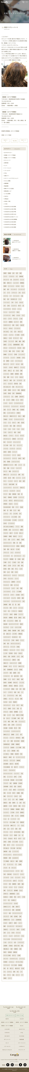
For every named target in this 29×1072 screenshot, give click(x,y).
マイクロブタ (19, 380)
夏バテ (8, 845)
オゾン (5, 481)
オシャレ (5, 471)
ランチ (20, 299)
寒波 (13, 477)
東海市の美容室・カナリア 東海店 (10, 131)
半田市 (22, 539)
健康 (24, 416)
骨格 (24, 689)
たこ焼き (17, 549)
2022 (15, 331)
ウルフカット (6, 585)
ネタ (17, 822)
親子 (17, 799)
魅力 (4, 299)
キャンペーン (19, 445)
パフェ (22, 650)
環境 (10, 604)
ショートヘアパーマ (7, 487)
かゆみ (14, 708)
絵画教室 (10, 617)
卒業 (19, 728)
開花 (9, 721)
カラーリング (20, 438)
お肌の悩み (9, 874)
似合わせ (21, 377)
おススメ (14, 308)
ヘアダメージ (14, 611)
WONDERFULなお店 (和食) (10, 206)
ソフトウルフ (18, 724)
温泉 (23, 559)
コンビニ (22, 874)
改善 (12, 568)
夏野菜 (7, 360)
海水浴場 (5, 624)
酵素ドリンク (6, 474)
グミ (18, 819)
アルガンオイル (12, 770)
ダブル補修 (14, 718)
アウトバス (15, 318)
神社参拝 (13, 656)
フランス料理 (14, 516)
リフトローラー (7, 676)
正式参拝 (15, 497)
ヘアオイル (10, 692)
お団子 (5, 370)
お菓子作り (21, 396)
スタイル (10, 978)
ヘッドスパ (10, 481)
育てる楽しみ (6, 848)
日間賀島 (12, 809)
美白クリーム (21, 666)
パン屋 (20, 318)
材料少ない (15, 682)
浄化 (24, 802)
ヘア (10, 296)
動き (24, 458)
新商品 (13, 689)
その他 (5, 204)
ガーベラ (17, 871)
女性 (13, 273)
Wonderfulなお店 (7, 507)
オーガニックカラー (7, 854)
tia (22, 835)
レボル (12, 877)
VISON (5, 578)
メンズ (15, 510)
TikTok (5, 838)
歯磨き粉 (5, 806)
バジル (13, 845)
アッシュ (17, 526)
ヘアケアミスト (21, 942)
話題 (11, 380)
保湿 (15, 692)
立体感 (15, 354)
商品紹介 (15, 702)
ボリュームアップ (16, 442)
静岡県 (12, 734)
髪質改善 (6, 163)
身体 (17, 695)
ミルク (13, 919)
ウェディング (9, 890)
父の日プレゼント (7, 325)
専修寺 (18, 598)
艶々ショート (6, 364)
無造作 (5, 344)
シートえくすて (15, 851)
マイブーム (6, 822)
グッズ (15, 887)
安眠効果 (18, 760)
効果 (10, 529)
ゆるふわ (21, 302)
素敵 (22, 526)
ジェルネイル (13, 305)
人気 (19, 292)
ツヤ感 (23, 897)
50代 (15, 942)
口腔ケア (10, 923)
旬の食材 (5, 961)
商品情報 (6, 186)
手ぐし (16, 568)
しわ (24, 838)
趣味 (22, 679)
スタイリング (21, 575)
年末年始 (10, 653)
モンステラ (6, 559)
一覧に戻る (14, 140)
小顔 (17, 689)
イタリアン (6, 614)
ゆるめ (17, 370)
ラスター (5, 770)
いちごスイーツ (15, 471)
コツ (4, 292)
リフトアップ (6, 747)
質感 (16, 464)
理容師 (12, 373)
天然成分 (5, 419)
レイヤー (13, 539)
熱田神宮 (5, 858)
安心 (18, 971)
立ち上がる (6, 835)
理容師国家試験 (16, 344)
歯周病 (14, 672)
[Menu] (26, 2)
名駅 (22, 562)
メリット (20, 464)
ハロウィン (10, 432)
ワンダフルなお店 (7, 520)
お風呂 (18, 646)
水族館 (16, 396)
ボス (12, 396)
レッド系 (5, 653)
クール (13, 591)
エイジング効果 (19, 780)
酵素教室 (22, 282)
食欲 (11, 948)
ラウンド (18, 581)
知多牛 (18, 929)
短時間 (19, 663)
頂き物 (22, 422)
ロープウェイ (6, 627)
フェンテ (10, 936)
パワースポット (14, 289)
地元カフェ (20, 331)
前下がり (10, 500)
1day (14, 715)
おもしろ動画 (12, 822)
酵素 (23, 341)
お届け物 (22, 325)
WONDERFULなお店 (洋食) (10, 209)
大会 (4, 305)
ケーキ (18, 650)
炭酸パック (6, 663)
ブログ (10, 789)
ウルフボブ (9, 442)
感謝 (19, 806)
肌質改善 (14, 494)
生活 (22, 773)
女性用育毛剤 (18, 919)
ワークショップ (7, 588)
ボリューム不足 (7, 939)
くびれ (5, 429)
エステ (12, 828)
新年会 (5, 656)
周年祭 (17, 640)
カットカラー (6, 812)
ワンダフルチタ (21, 789)
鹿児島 (18, 546)
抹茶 (4, 669)
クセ (11, 513)
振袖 (18, 659)
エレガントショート (7, 542)
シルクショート (7, 396)
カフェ (12, 377)
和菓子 (18, 539)
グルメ (5, 539)
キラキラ (5, 884)
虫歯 (11, 672)
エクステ (21, 685)
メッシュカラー (22, 354)
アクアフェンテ (7, 965)
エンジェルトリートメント (9, 871)
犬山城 (21, 507)
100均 (8, 305)
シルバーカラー (7, 601)
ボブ (17, 276)
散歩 (15, 432)
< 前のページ (5, 140)
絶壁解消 (10, 321)
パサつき (14, 565)
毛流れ (17, 325)
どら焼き (14, 562)
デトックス (6, 832)
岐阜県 (9, 451)
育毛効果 (12, 780)
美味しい (10, 370)
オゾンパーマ (7, 160)
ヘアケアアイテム (10, 695)
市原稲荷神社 (18, 393)
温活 (16, 828)
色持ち (5, 952)
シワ (18, 825)
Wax (21, 338)
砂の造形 (20, 783)
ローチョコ (16, 585)
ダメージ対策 (14, 965)
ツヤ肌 (20, 776)
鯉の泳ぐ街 (17, 968)
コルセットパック (13, 663)
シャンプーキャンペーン (16, 601)
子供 (12, 302)
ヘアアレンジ (14, 292)
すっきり (10, 419)
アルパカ (5, 867)
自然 (20, 802)
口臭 (21, 676)
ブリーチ (14, 455)
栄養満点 (16, 948)
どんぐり (10, 403)
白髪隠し (5, 698)
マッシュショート (14, 406)
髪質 (14, 971)
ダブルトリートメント (17, 854)
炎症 (18, 708)
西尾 (8, 377)
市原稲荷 (5, 604)
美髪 (20, 542)
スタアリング (16, 936)
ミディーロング (7, 598)
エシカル (17, 364)
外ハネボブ (22, 406)
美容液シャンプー (7, 906)
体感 (20, 916)
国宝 (4, 510)
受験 (13, 906)
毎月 (11, 607)
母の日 (11, 786)
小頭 (20, 689)
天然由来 (10, 945)
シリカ (8, 932)
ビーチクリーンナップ (20, 757)
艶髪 (4, 282)
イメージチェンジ (18, 360)
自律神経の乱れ (7, 744)
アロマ (16, 302)
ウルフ (23, 315)
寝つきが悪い (16, 741)
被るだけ (11, 763)
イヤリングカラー (7, 455)
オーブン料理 (15, 841)
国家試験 (16, 373)
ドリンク (5, 494)
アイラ (9, 799)
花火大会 (19, 348)
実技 (22, 344)
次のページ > (23, 140)
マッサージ (12, 737)
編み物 (5, 682)
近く (4, 864)
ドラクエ (5, 887)
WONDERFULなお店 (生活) (10, 224)
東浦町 (5, 630)
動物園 (5, 354)
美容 (12, 815)
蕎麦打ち (5, 802)
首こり (18, 705)
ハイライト (10, 354)
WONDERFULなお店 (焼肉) (10, 222)
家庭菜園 (17, 809)
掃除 (13, 909)
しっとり (9, 715)
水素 (4, 932)
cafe (14, 380)
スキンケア (6, 672)
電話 (23, 884)
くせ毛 (5, 942)
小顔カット (6, 380)
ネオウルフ (19, 425)
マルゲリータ (6, 594)
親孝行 (22, 809)
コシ (4, 695)
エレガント (14, 575)
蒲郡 (21, 373)
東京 (12, 572)
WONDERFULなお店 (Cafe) (10, 214)
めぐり (5, 708)
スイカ (16, 377)
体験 (10, 802)
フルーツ (15, 607)
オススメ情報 (7, 181)
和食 (14, 542)
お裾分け (18, 412)
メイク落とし (6, 754)
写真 (10, 884)
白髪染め (14, 438)
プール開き (17, 334)
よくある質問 (7, 193)
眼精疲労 (17, 744)
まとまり (5, 367)
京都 (11, 510)
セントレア (15, 451)
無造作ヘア (16, 367)
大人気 (10, 338)
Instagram (10, 838)
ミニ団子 (23, 929)
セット (11, 835)
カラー (5, 383)
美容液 (9, 390)
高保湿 (11, 897)
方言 (22, 718)
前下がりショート (7, 575)
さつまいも (21, 887)
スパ (8, 741)
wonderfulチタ (15, 858)
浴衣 (24, 348)
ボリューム (11, 698)
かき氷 (23, 357)
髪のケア (16, 767)
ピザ (13, 799)
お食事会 (5, 536)
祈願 (10, 858)
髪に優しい (6, 897)
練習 (23, 598)
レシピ (12, 627)
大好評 (13, 724)
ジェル (5, 819)
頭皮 (21, 370)
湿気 (10, 913)
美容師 (9, 708)
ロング (23, 292)
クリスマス (6, 448)
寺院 (4, 572)
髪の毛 (19, 455)
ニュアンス (11, 334)
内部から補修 (11, 484)
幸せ (17, 588)
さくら (17, 507)
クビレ (9, 562)
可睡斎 (12, 754)
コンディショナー (7, 637)
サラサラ (5, 484)
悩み (4, 975)
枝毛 (18, 692)
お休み (15, 653)
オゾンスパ (14, 867)
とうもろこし (11, 961)
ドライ (23, 877)
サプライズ (14, 458)
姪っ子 (20, 838)
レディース (10, 942)
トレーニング (11, 341)
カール (17, 399)
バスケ (17, 734)
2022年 (22, 334)
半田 (9, 539)
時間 (21, 588)
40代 (17, 273)
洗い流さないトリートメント (9, 546)
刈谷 (23, 601)
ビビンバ (16, 669)
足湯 (20, 828)
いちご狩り (15, 513)
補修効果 (5, 851)
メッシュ (19, 308)
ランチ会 (16, 533)
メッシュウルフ (7, 731)
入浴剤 (5, 390)
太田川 (11, 614)
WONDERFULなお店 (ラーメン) (11, 217)
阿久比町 (5, 617)
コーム (9, 679)
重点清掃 (5, 529)
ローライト (19, 448)
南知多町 (20, 611)
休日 (8, 299)
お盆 (10, 851)
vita (19, 835)
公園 (4, 549)
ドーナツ (15, 666)
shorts (10, 702)
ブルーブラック (14, 474)
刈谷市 (5, 393)
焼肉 (15, 786)
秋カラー (14, 422)
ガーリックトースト (7, 880)
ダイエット (6, 711)
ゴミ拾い (18, 351)
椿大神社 (16, 763)
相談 (13, 975)
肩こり (14, 679)
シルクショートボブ (15, 461)
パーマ (8, 292)
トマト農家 (19, 591)
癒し (18, 409)
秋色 (13, 386)
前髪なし (5, 338)
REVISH (5, 523)
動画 (23, 737)
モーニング (13, 646)
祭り (20, 513)
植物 (19, 510)
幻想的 (9, 841)
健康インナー (13, 825)
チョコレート (15, 874)
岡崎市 (14, 802)
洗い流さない (14, 637)
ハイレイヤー (16, 773)
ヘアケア (10, 318)
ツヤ (21, 971)
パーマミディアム (7, 315)
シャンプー (13, 357)
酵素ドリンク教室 (19, 715)
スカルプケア (15, 279)
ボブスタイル (17, 552)
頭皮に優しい (6, 948)
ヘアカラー (11, 435)
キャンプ (9, 409)
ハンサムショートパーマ (19, 419)
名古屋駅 (10, 682)
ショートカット (15, 529)
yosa (8, 828)
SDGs (5, 173)
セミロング (10, 383)
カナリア (5, 789)
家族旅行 (22, 812)
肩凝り (15, 923)
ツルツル (16, 503)
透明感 (10, 536)
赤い (22, 871)
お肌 (4, 874)
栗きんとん (6, 416)
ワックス (5, 351)
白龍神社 (13, 581)
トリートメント (7, 168)
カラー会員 (6, 445)
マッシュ (5, 312)
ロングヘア (16, 321)
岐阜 (4, 289)
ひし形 (21, 568)
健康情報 (6, 183)
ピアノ (5, 900)
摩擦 (11, 585)
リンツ (9, 422)
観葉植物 (14, 884)
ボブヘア (12, 364)
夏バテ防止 (19, 848)
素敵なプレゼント (13, 416)
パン (24, 555)
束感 (22, 945)
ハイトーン (6, 490)
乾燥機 (8, 461)
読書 (8, 468)
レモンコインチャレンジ (17, 913)
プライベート (9, 796)
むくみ (13, 705)
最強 (10, 351)
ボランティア (6, 916)
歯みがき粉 (16, 676)
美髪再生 (5, 685)
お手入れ (10, 328)
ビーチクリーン (7, 406)
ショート (5, 276)
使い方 (15, 728)
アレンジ (16, 435)
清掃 (10, 471)
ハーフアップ (13, 819)
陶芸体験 (14, 630)
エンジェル (21, 607)
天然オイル (6, 893)
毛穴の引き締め (17, 832)
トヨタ (5, 721)
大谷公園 (5, 728)
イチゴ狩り (14, 520)
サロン (22, 286)
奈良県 (16, 620)
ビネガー (12, 594)
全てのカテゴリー (8, 152)
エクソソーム (6, 646)
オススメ (5, 348)
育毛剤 (9, 393)
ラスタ (5, 799)
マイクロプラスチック (18, 403)
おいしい (5, 328)
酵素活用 (20, 633)
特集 (21, 698)
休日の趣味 (6, 763)
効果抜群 (5, 666)
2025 (19, 672)
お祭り (22, 594)
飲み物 (11, 711)
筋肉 (22, 705)
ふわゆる (10, 367)
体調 (20, 948)
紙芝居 (20, 669)
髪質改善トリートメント (8, 464)
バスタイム (9, 971)
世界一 (15, 776)
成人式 (9, 477)
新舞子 (10, 757)
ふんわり (5, 334)
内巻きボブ (22, 487)
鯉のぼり (5, 757)
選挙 (24, 481)
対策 (4, 828)
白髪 (13, 325)
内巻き (13, 315)
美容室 (9, 273)
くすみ (22, 936)
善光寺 (5, 451)
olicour (20, 890)
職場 (4, 926)
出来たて (15, 880)
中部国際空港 (9, 669)
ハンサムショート (12, 348)
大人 (14, 445)
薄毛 (15, 897)
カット (5, 165)
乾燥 (18, 565)
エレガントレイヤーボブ (13, 624)
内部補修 (5, 945)
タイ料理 (12, 812)
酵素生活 (16, 685)
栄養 (18, 630)
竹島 (4, 377)
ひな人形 (15, 903)
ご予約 (13, 640)
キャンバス (6, 607)
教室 (10, 494)
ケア (22, 975)
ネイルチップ (6, 809)
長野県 (20, 861)
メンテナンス (21, 497)
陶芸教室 (11, 559)
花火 (11, 331)
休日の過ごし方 (14, 299)
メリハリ (16, 578)
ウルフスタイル (7, 815)
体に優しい (6, 650)
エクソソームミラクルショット (11, 178)
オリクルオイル (19, 926)
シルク (12, 360)
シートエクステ (7, 689)
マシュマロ (21, 682)
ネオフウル (6, 760)
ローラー (5, 936)
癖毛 (22, 565)
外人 (9, 611)
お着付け (14, 659)
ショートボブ (15, 282)
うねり (5, 611)
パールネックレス (7, 909)
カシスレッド (12, 650)
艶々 (4, 442)
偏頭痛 (13, 744)
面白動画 (16, 890)
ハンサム (10, 344)
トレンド (22, 279)
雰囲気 (5, 978)
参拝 (13, 393)
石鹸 (18, 494)
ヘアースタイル (17, 328)
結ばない (15, 536)
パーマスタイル (11, 523)
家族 (4, 793)
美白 (18, 750)
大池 (4, 750)
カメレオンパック (10, 926)
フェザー (13, 588)
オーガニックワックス (8, 773)
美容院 (15, 835)
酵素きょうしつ (7, 734)
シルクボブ (6, 425)
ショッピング (12, 490)
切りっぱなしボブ (7, 386)
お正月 (16, 572)
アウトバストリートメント (17, 939)
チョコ (5, 422)
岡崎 (9, 568)
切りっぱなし (6, 331)
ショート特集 (18, 747)
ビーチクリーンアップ (8, 903)
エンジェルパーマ (7, 458)
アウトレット (6, 552)
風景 (4, 796)
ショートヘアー (12, 312)
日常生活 (6, 199)
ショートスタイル (7, 308)
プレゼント (6, 533)
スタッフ (14, 390)
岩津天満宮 (18, 909)
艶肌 (23, 832)
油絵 (19, 604)
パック (11, 832)
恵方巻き (10, 685)
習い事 (15, 617)
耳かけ (19, 305)
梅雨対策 (22, 822)
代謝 (4, 468)
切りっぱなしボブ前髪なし (9, 526)
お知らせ (20, 653)
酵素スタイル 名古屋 (9, 188)
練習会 (21, 529)
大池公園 (17, 594)
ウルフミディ (10, 578)
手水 (23, 474)
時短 (4, 776)
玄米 (24, 617)
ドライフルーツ (7, 516)
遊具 (8, 549)
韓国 (22, 793)
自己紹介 (19, 786)
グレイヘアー (15, 487)
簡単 (21, 321)
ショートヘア (18, 468)
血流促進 (12, 747)
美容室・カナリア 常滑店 (10, 157)
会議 (9, 656)
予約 (21, 754)
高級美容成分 (12, 893)
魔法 (4, 412)
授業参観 (15, 783)
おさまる (18, 315)
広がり (19, 897)
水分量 (19, 955)
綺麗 (14, 425)
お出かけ (6, 196)
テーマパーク (6, 357)
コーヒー (5, 913)
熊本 (8, 643)
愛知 (11, 916)
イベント (22, 640)
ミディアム (6, 296)
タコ (4, 971)
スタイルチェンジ (17, 555)
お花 (20, 796)
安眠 (12, 741)
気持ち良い (18, 737)
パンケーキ (20, 520)
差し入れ (12, 549)
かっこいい (6, 737)
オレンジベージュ (19, 386)
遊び (11, 783)
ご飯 (22, 296)
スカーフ (16, 481)
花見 (24, 747)
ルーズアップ (12, 448)
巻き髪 (5, 568)
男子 (21, 734)
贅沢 (18, 422)
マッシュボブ (17, 877)
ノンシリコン (6, 373)
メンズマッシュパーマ (16, 731)
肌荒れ (5, 724)
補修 (4, 890)
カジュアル (13, 598)
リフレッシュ (21, 958)
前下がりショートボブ (18, 500)
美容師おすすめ (7, 919)
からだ (18, 656)
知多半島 (16, 383)
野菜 (4, 620)
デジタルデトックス (13, 958)
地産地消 (10, 952)
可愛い (18, 312)
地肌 (4, 715)
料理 (22, 656)
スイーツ (20, 536)
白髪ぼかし (6, 929)
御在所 (21, 624)
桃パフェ (14, 955)
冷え (9, 900)
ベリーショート (16, 296)
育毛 (4, 968)
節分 (20, 481)
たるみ (22, 825)
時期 (12, 721)
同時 (19, 474)
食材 (20, 695)
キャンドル (20, 880)
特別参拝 (16, 754)
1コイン (20, 923)
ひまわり (16, 796)
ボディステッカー (7, 705)
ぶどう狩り (15, 633)
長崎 (18, 718)
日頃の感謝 (6, 786)
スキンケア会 (6, 825)
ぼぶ (4, 741)
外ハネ (5, 318)
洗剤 (22, 364)
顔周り (5, 565)
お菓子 (19, 432)
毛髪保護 (22, 815)
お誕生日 (15, 806)
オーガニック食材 (7, 955)
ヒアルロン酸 (6, 780)
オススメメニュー (7, 659)
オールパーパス (7, 640)
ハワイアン (21, 614)
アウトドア (6, 783)
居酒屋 (15, 614)
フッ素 (10, 806)
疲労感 (22, 741)
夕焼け (22, 630)
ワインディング (21, 289)
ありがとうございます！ (15, 643)
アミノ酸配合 (6, 861)
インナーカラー (7, 302)
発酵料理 (15, 952)
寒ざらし (11, 968)
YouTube (5, 702)
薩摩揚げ (22, 546)
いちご (8, 750)
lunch (8, 572)
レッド (23, 477)
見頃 (16, 721)
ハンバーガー (12, 929)
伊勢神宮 (10, 497)
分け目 (22, 968)
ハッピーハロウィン (11, 412)
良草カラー (6, 175)
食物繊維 (16, 711)
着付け (14, 789)
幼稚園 (18, 793)
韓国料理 (23, 390)
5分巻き (5, 341)
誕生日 (19, 458)
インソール (18, 477)
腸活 (20, 341)
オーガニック (15, 338)
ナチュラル (22, 367)
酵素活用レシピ (7, 191)
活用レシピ (8, 633)
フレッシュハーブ (19, 845)
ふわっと (18, 490)
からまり (5, 923)
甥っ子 (15, 838)
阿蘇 (4, 643)
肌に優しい (14, 900)
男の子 (14, 793)
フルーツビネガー (7, 591)
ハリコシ (12, 468)
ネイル (23, 806)
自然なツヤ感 (16, 945)
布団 (4, 461)
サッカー (21, 841)
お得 (11, 445)
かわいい (8, 718)
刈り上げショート (7, 438)
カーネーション (10, 864)
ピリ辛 (17, 812)
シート (20, 711)
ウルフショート (7, 581)
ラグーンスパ (12, 760)
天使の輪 (18, 357)
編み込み (5, 435)
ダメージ (17, 975)
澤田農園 (21, 799)
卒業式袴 (5, 503)
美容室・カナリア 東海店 (6, 135)
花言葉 (20, 864)
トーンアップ (9, 776)
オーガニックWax (19, 961)
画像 (17, 861)
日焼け (5, 841)
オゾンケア (6, 958)
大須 (18, 562)
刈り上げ (22, 435)
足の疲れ (16, 916)
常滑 (18, 390)
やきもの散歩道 (7, 767)
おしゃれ (16, 698)
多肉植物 (22, 409)
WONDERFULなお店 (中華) (10, 211)
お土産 (9, 565)
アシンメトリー (22, 721)
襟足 (13, 507)
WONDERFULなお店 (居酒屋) (10, 219)
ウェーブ (5, 321)
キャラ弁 (9, 793)
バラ (16, 864)
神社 (8, 289)
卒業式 (14, 409)
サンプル (16, 815)
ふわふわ (5, 500)
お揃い (5, 497)
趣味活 (20, 617)
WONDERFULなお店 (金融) (10, 227)
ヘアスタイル (11, 276)
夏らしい (21, 533)
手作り (21, 399)
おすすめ (17, 286)
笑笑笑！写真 (7, 201)
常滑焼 (9, 630)
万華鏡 (13, 399)
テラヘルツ (18, 932)
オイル (10, 666)
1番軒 (19, 884)
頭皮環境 (20, 965)
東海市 (5, 273)
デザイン (9, 975)
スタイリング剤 (18, 627)
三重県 (5, 562)
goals (18, 893)
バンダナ (5, 403)
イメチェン (6, 513)
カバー (5, 692)
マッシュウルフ (10, 620)
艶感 (16, 341)
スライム (10, 887)
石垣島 (19, 559)
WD (20, 637)
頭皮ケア (17, 906)
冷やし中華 (13, 848)
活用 (9, 724)
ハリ (22, 692)
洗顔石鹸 (13, 750)
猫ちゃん (12, 861)
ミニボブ (8, 399)
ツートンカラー (7, 555)
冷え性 (13, 932)
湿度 (22, 351)
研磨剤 (5, 679)
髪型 (20, 273)
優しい (19, 416)
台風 (4, 409)
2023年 (5, 477)
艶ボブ (11, 533)
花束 (11, 425)
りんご (12, 552)
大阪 (19, 516)
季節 (4, 845)
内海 (20, 383)
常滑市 (5, 286)
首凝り (18, 679)
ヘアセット (21, 767)
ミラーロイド (7, 170)
